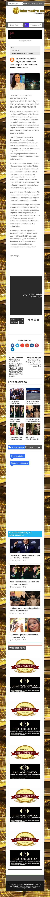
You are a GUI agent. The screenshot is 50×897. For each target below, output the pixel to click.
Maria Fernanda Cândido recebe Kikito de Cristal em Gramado (24, 583)
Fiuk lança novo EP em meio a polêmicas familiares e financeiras (25, 609)
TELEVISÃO (15, 50)
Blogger (29, 40)
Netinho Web (31, 888)
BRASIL (13, 319)
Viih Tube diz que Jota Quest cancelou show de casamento (24, 635)
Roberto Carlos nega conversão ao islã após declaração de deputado (25, 556)
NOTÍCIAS (20, 319)
